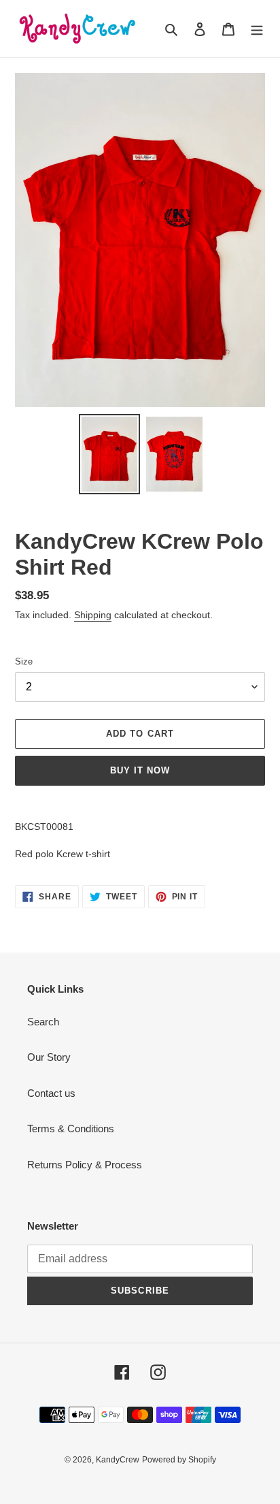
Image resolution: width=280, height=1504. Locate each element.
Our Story (49, 1057)
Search (43, 1021)
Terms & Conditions (70, 1128)
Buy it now (140, 770)
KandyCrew (117, 1460)
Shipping (92, 614)
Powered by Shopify (179, 1460)
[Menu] (257, 29)
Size (24, 661)
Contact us (51, 1093)
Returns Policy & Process (84, 1164)
